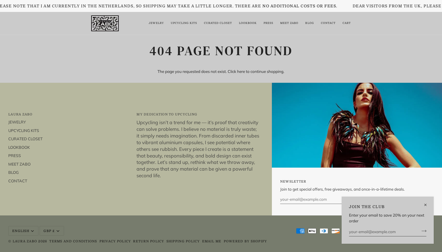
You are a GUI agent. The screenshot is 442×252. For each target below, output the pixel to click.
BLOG (13, 172)
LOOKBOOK (19, 147)
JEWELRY (17, 122)
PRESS (14, 155)
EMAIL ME (211, 241)
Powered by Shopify (245, 241)
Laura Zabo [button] (20, 114)
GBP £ (49, 231)
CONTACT (17, 180)
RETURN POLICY (148, 241)
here (241, 71)
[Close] (427, 205)
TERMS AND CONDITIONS (73, 241)
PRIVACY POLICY (115, 241)
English (20, 231)
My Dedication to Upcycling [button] (167, 114)
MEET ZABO (19, 164)
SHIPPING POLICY (183, 241)
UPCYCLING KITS (23, 130)
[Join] (422, 231)
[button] (156, 23)
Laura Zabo (25, 241)
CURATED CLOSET (25, 138)
